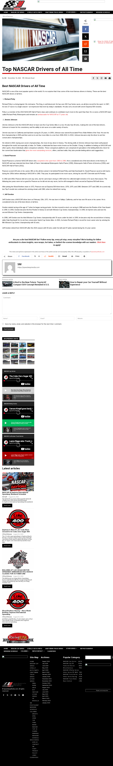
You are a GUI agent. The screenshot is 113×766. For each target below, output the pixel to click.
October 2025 (46, 683)
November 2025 (47, 681)
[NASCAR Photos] (109, 78)
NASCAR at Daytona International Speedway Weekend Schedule (15, 493)
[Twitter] (97, 78)
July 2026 (45, 663)
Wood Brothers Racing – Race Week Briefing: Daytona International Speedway (16, 612)
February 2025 (46, 700)
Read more (7, 505)
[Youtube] (105, 78)
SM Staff (4, 497)
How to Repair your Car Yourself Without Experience (88, 283)
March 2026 (45, 672)
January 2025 (46, 703)
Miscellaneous (8, 16)
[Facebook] (85, 29)
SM (5, 78)
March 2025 (45, 698)
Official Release (7, 534)
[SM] (10, 267)
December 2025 (47, 679)
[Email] (85, 51)
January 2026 (46, 676)
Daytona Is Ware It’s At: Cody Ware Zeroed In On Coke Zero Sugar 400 (16, 531)
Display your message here (102, 690)
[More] (84, 256)
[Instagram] (101, 78)
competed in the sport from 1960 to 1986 (51, 161)
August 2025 (46, 687)
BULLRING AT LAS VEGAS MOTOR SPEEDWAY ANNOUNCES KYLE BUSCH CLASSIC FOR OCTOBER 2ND (17, 572)
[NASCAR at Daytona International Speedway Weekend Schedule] (18, 481)
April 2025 (45, 696)
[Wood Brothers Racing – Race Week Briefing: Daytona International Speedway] (18, 599)
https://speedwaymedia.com (29, 267)
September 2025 (47, 685)
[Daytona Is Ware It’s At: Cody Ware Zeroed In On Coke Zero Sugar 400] (18, 519)
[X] (85, 36)
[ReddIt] (85, 44)
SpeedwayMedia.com (97, 252)
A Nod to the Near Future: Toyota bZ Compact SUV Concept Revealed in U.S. (31, 283)
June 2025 (45, 692)
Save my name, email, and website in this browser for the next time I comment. (33, 324)
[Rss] (19, 695)
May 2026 (45, 668)
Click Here (101, 242)
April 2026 (45, 670)
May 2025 (45, 694)
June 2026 (45, 665)
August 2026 (46, 661)
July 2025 (45, 689)
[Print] (85, 58)
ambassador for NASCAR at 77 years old (53, 114)
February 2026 (46, 674)
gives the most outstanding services (39, 150)
